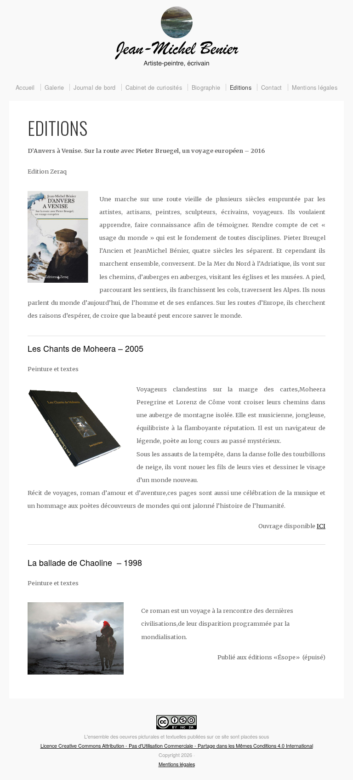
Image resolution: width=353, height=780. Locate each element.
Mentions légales (314, 87)
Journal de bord (94, 87)
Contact (271, 87)
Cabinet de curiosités (153, 87)
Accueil (25, 87)
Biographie (206, 87)
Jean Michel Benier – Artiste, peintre (176, 36)
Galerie (54, 87)
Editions (240, 87)
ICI (321, 526)
